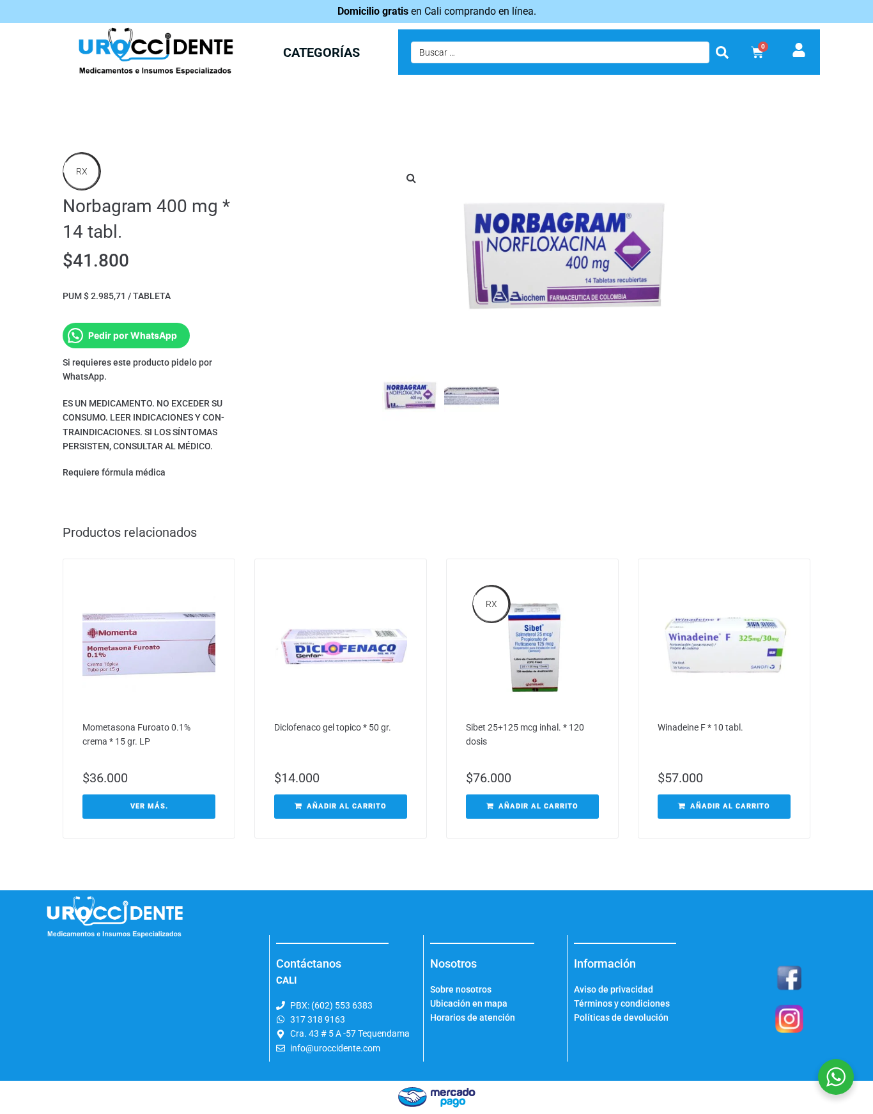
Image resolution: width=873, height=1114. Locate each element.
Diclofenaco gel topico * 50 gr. (332, 727)
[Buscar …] (560, 52)
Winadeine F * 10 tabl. (700, 727)
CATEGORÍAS (321, 52)
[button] (411, 178)
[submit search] (722, 52)
